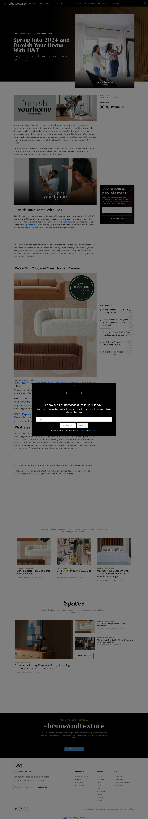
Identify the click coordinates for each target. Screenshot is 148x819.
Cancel (82, 425)
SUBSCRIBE (68, 425)
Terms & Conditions (80, 430)
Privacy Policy (93, 430)
